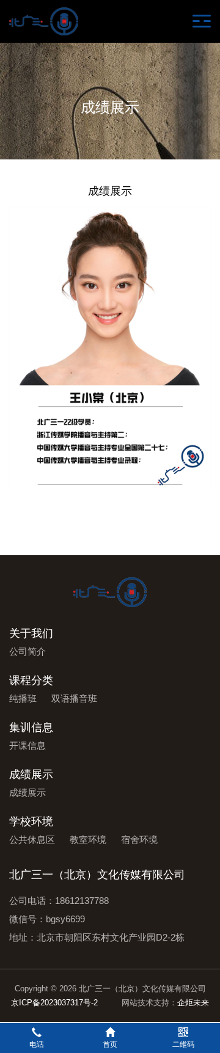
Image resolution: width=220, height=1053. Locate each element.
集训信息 (31, 727)
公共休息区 (32, 839)
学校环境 (31, 821)
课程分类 (31, 680)
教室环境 (88, 839)
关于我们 (31, 633)
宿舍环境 (139, 839)
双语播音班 (74, 698)
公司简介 (27, 651)
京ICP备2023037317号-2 (54, 1002)
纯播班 (23, 698)
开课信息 (27, 745)
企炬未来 (193, 1002)
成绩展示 (31, 774)
